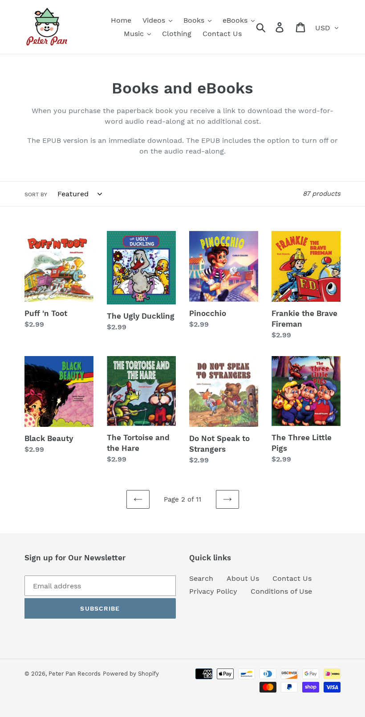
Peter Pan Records (75, 673)
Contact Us (292, 578)
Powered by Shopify (131, 673)
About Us (243, 578)
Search (201, 578)
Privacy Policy (213, 591)
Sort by (35, 194)
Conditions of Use (281, 591)
